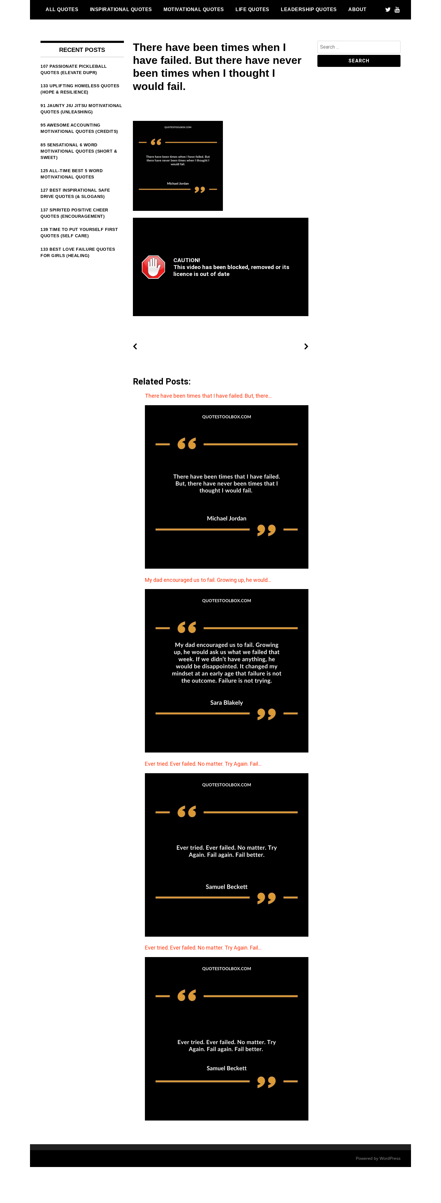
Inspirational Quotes (121, 9)
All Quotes (62, 9)
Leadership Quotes (309, 9)
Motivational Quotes (194, 9)
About (357, 9)
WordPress (390, 1158)
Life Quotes (252, 9)
